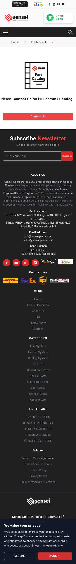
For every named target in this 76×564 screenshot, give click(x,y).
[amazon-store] (20, 4)
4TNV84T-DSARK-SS (38, 440)
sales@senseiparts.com (38, 240)
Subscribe (67, 156)
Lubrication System (38, 370)
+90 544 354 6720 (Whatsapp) (38, 253)
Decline (19, 556)
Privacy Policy (38, 476)
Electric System (38, 352)
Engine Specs (38, 323)
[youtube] (63, 4)
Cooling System (38, 358)
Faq (38, 317)
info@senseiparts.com (38, 236)
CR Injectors (38, 399)
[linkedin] (53, 4)
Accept (55, 556)
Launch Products (38, 305)
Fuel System (38, 346)
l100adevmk (38, 42)
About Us (38, 311)
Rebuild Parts (38, 376)
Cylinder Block (38, 393)
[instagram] (58, 4)
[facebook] (49, 4)
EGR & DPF (38, 364)
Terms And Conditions (38, 464)
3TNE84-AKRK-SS (38, 417)
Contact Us (38, 116)
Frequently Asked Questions (38, 482)
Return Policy (38, 470)
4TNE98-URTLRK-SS (38, 434)
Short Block (38, 387)
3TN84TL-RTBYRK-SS (38, 423)
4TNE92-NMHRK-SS (37, 429)
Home (15, 42)
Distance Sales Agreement (38, 458)
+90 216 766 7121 (38, 249)
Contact (38, 328)
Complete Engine (38, 381)
